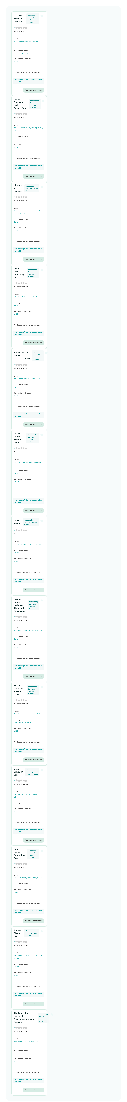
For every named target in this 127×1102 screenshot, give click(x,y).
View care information (33, 90)
